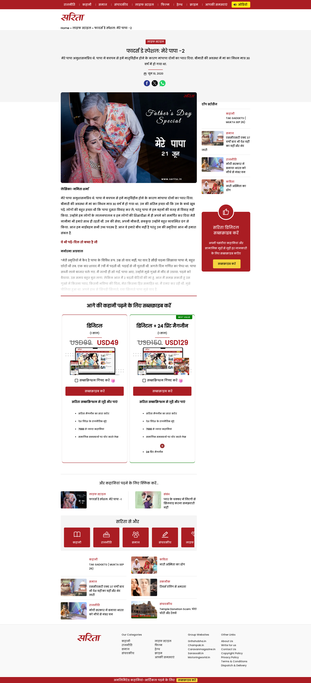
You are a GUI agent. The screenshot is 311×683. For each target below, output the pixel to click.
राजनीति (69, 5)
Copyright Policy (232, 653)
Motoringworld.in (199, 657)
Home (65, 28)
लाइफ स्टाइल (144, 5)
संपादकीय (121, 5)
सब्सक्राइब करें (95, 391)
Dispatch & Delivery (234, 665)
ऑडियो (242, 5)
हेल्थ (180, 5)
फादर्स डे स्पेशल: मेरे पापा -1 (105, 499)
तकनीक (165, 582)
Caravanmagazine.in (201, 649)
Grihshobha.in (197, 641)
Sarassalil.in (196, 653)
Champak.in (196, 645)
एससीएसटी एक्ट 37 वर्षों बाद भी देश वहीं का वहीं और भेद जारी (106, 591)
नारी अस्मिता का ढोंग (172, 564)
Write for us (228, 645)
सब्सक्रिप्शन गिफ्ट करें (94, 380)
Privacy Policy (230, 657)
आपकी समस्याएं (216, 5)
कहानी (86, 5)
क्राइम (194, 5)
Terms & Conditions (234, 661)
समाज (102, 5)
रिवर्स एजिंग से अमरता (173, 587)
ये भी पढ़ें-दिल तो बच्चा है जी (79, 242)
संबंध (167, 494)
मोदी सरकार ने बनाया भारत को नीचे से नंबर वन (236, 168)
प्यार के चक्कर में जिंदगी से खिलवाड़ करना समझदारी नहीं (180, 503)
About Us (227, 641)
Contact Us (228, 649)
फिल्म (165, 5)
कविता (164, 559)
